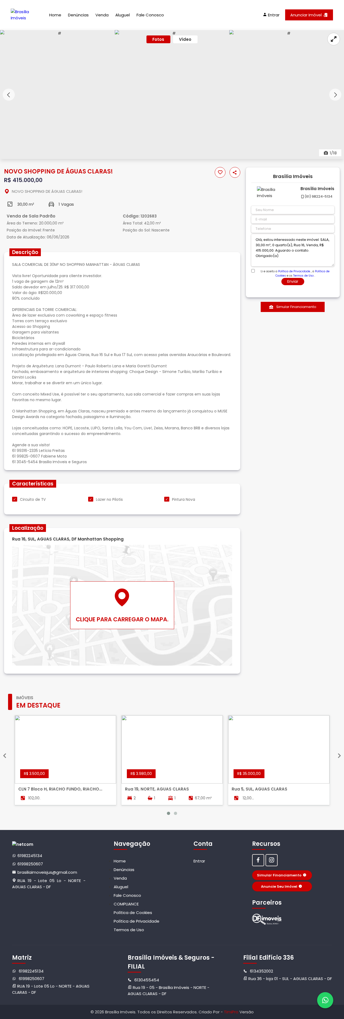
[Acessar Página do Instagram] (272, 860)
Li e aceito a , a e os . (295, 271)
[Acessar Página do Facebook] (258, 860)
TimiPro (231, 1012)
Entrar (199, 861)
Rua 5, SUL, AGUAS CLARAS (259, 789)
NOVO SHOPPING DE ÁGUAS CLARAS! (47, 191)
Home (55, 15)
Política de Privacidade (294, 271)
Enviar (292, 281)
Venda (102, 15)
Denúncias (78, 15)
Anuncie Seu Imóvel (279, 886)
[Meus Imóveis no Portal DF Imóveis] (267, 919)
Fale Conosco (150, 15)
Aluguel (122, 15)
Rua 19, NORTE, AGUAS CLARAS (157, 789)
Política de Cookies (133, 912)
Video (185, 39)
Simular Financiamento (296, 306)
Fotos (158, 39)
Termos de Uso (303, 276)
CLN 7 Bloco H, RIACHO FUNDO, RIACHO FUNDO (58, 789)
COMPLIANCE (126, 904)
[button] (335, 95)
